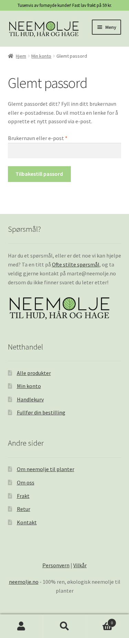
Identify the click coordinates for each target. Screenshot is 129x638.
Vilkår (80, 565)
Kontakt (27, 522)
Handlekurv (30, 399)
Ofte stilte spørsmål (75, 264)
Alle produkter (34, 372)
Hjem (21, 56)
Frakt (23, 495)
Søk (64, 626)
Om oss (25, 482)
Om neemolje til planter (45, 469)
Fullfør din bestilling (41, 412)
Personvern (55, 565)
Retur (23, 508)
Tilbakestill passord (39, 173)
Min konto (41, 56)
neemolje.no (24, 581)
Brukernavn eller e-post (47, 137)
